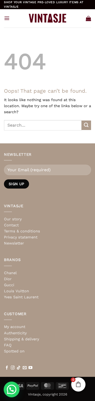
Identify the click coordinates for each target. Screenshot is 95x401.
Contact (11, 225)
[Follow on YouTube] (30, 368)
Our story (13, 219)
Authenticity (15, 333)
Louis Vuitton (16, 291)
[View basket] (88, 18)
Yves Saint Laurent (21, 297)
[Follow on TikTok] (19, 368)
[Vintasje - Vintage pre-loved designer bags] (48, 18)
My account (14, 327)
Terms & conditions (22, 231)
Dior (8, 279)
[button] (7, 18)
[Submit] (86, 125)
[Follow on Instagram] (13, 368)
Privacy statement (20, 237)
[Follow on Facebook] (7, 368)
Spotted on (14, 351)
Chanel (10, 273)
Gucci (9, 285)
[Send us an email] (25, 368)
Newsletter (14, 243)
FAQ (8, 345)
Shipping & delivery (21, 339)
